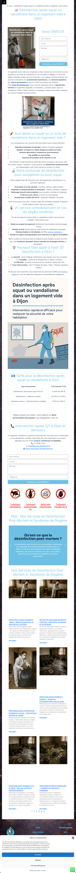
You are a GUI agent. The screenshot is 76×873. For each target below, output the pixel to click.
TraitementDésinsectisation (30, 506)
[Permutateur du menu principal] (4, 2)
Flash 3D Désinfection (20, 85)
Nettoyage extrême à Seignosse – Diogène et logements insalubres (52, 788)
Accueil (44, 870)
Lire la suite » (12, 640)
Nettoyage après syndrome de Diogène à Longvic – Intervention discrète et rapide (22, 713)
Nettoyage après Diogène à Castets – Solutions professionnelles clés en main (51, 699)
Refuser (38, 860)
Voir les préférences (38, 866)
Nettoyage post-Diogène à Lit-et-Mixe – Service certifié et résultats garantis (21, 788)
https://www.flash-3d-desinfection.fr (39, 449)
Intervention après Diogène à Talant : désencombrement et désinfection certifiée (21, 622)
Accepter (38, 855)
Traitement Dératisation (15, 505)
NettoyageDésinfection (45, 505)
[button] (73, 838)
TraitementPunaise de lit (60, 505)
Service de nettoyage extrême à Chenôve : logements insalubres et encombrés (52, 622)
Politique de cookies (35, 870)
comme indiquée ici (55, 232)
